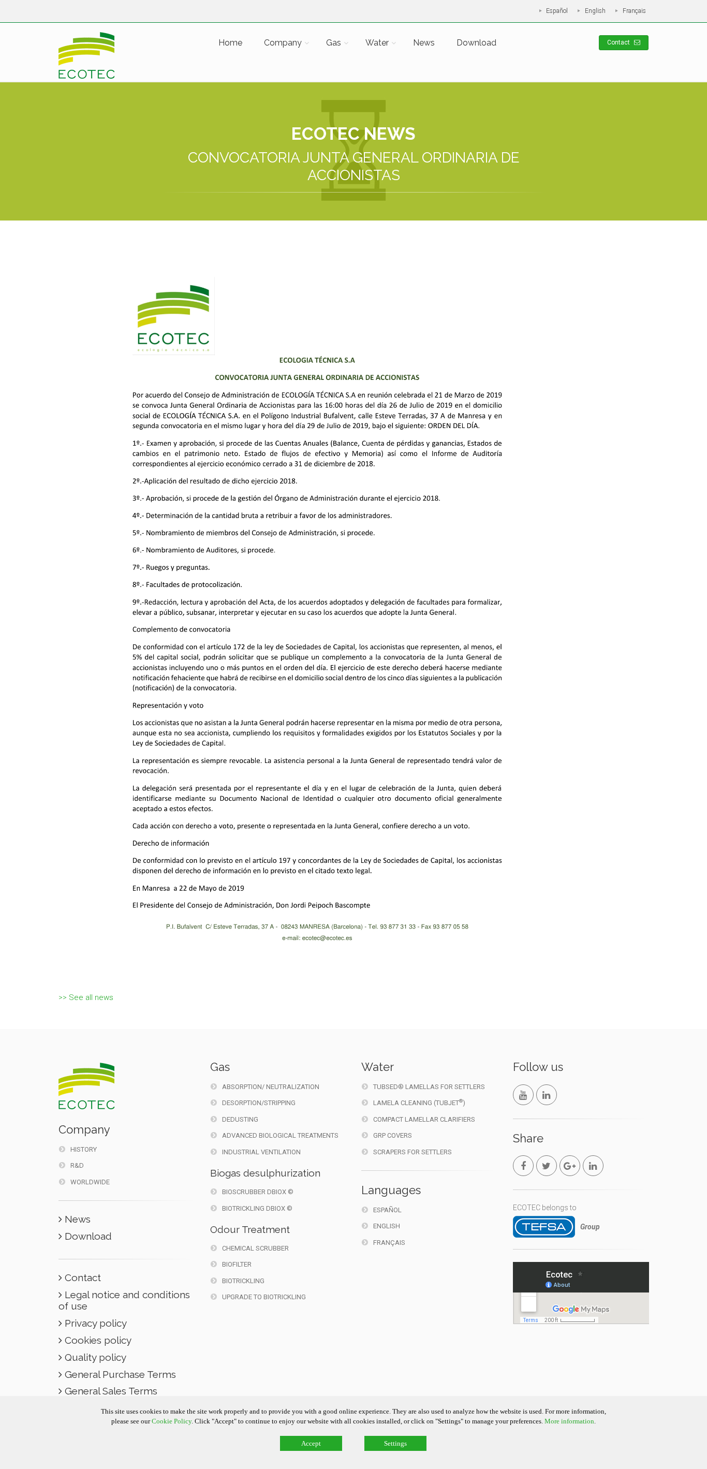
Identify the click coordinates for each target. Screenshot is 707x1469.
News (424, 43)
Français (634, 10)
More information (569, 1421)
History (83, 1149)
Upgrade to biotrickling (264, 1297)
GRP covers (392, 1135)
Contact (619, 42)
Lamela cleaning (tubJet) (419, 1102)
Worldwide (90, 1182)
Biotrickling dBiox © (257, 1208)
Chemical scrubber (255, 1248)
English (595, 10)
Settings (395, 1443)
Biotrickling (243, 1281)
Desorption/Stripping (259, 1103)
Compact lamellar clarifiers (424, 1119)
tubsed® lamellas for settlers (429, 1087)
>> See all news (85, 997)
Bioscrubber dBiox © (257, 1192)
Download (476, 43)
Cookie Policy (172, 1421)
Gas (333, 43)
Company (283, 43)
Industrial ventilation (261, 1152)
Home (230, 43)
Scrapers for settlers (412, 1152)
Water (377, 43)
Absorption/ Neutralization (270, 1087)
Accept (311, 1443)
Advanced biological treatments (280, 1135)
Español (557, 10)
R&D (77, 1165)
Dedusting (240, 1119)
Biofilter (237, 1264)
